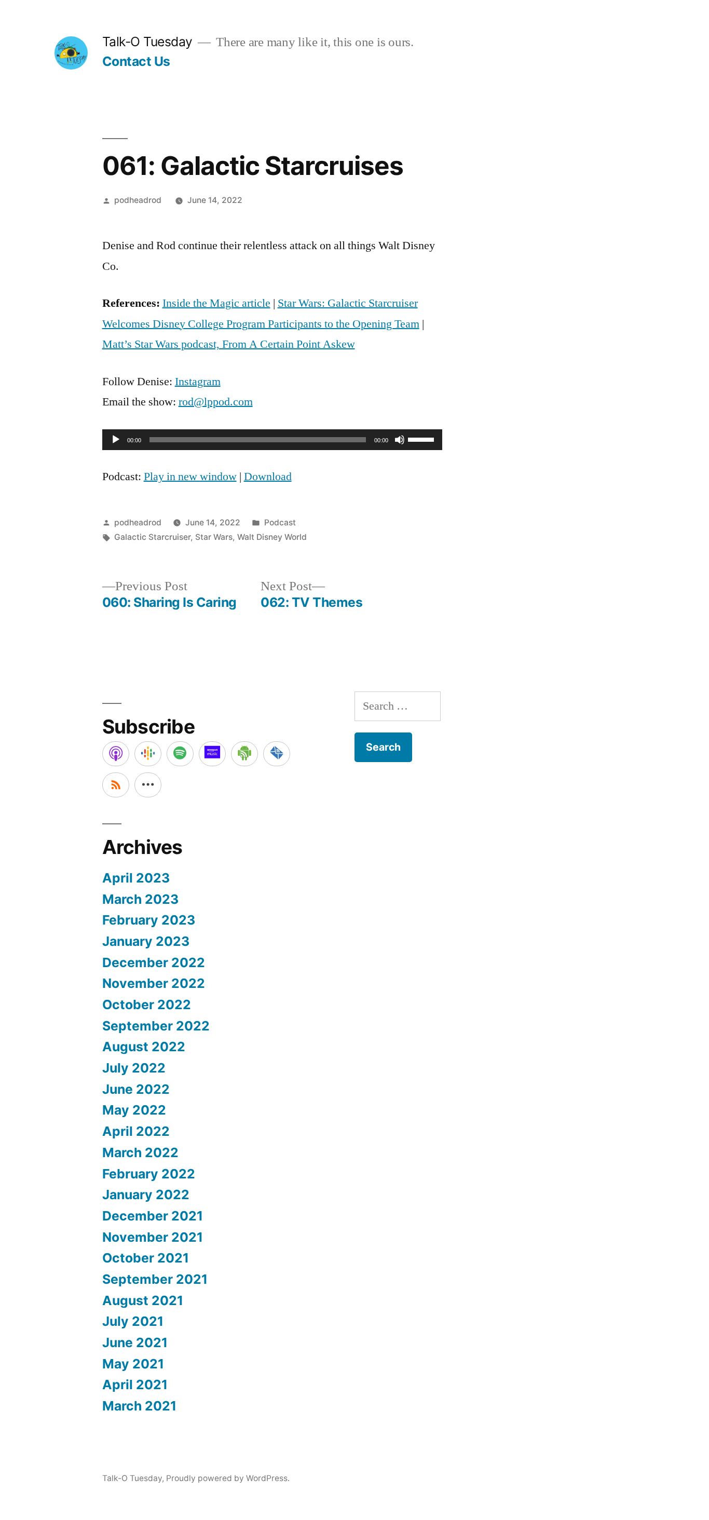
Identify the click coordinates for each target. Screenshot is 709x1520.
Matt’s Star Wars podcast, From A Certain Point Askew (228, 344)
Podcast (280, 522)
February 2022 (148, 1174)
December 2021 (152, 1216)
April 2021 (135, 1384)
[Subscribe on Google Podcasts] (147, 753)
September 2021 (155, 1279)
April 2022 (136, 1131)
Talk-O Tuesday (147, 41)
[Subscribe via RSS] (115, 784)
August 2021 (142, 1300)
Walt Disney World (272, 537)
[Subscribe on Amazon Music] (212, 753)
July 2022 (134, 1068)
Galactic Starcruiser (152, 537)
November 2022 (153, 983)
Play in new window (190, 476)
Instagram (198, 381)
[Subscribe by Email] (276, 753)
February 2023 (148, 920)
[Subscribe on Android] (244, 753)
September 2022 (156, 1026)
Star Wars (214, 537)
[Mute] (399, 440)
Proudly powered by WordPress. (228, 1478)
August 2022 (143, 1046)
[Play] (116, 440)
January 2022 (145, 1194)
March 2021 (139, 1406)
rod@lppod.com (216, 402)
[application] (272, 439)
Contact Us (136, 61)
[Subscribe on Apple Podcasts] (115, 753)
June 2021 (135, 1342)
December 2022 (153, 962)
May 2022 (134, 1110)
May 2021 (133, 1364)
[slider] (422, 438)
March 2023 (140, 899)
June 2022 (136, 1089)
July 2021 (132, 1321)
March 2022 (140, 1152)
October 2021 (145, 1258)
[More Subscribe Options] (147, 784)
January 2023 (145, 941)
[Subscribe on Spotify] (180, 753)
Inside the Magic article (216, 303)
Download (268, 476)
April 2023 (136, 878)
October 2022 (146, 1004)
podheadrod (137, 200)
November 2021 (152, 1237)
